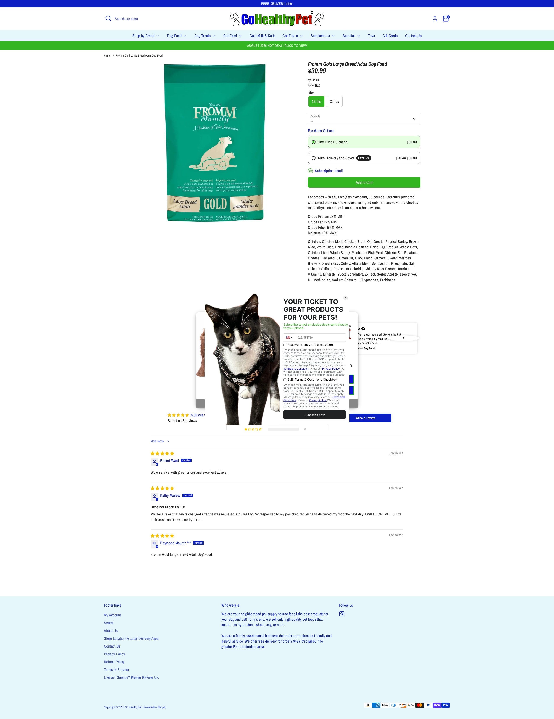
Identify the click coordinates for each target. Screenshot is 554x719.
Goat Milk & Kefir (262, 35)
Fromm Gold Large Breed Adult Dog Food (139, 55)
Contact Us (413, 35)
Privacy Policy (114, 654)
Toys (371, 35)
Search (109, 622)
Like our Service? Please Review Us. (131, 677)
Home (107, 55)
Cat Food (230, 35)
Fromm (316, 80)
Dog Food (174, 35)
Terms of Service (116, 669)
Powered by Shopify (155, 707)
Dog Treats (203, 35)
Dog (317, 85)
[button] (364, 338)
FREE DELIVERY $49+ (277, 3)
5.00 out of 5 (200, 415)
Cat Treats (290, 35)
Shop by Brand (143, 35)
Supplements (321, 35)
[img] (162, 453)
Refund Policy (114, 661)
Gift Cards (390, 35)
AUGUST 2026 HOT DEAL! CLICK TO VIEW (277, 45)
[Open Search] (108, 18)
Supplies (349, 35)
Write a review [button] (366, 417)
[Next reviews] (404, 338)
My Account (112, 615)
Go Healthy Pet (133, 707)
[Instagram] (341, 613)
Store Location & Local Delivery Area (131, 638)
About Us (111, 630)
